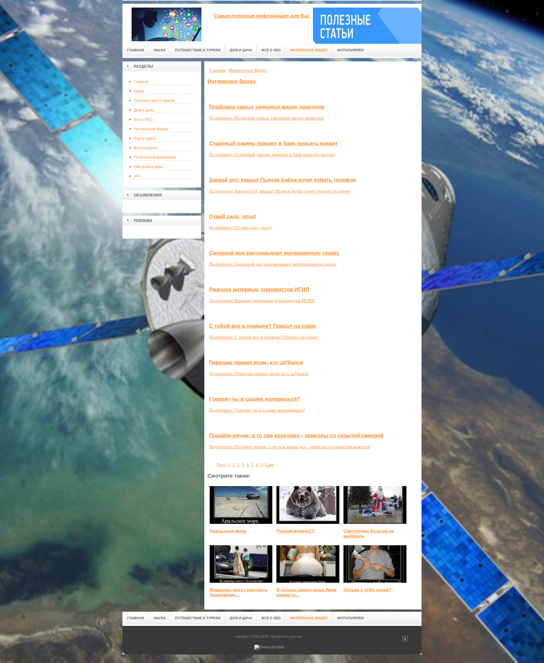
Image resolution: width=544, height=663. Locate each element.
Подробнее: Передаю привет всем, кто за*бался (258, 373)
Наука (139, 91)
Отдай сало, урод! (233, 216)
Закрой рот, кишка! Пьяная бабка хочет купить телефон (282, 180)
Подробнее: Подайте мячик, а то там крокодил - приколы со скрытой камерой (289, 446)
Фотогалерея (145, 148)
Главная (141, 82)
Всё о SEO (143, 119)
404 (137, 176)
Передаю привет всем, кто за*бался (256, 363)
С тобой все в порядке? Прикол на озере (262, 326)
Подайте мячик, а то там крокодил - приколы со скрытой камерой (296, 436)
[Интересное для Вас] (166, 22)
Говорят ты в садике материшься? (254, 399)
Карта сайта (145, 138)
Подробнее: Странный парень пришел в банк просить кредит (272, 154)
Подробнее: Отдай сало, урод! (240, 227)
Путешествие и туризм (154, 101)
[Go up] (405, 640)
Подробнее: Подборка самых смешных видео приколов (266, 118)
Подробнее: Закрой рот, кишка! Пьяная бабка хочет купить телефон (279, 191)
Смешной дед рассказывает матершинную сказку (274, 253)
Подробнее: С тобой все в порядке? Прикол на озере (263, 337)
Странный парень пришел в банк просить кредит (273, 143)
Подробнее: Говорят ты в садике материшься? (257, 410)
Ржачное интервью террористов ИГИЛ (259, 289)
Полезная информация (155, 157)
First (221, 464)
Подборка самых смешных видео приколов (266, 107)
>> (261, 464)
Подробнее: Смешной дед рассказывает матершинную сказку (273, 264)
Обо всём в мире (148, 167)
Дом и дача (144, 110)
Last (269, 464)
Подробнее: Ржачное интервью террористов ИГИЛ (261, 300)
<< (228, 464)
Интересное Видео (151, 129)
